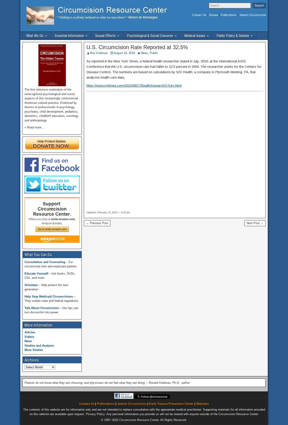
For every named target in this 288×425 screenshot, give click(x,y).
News (144, 53)
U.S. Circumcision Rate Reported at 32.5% (137, 47)
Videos (29, 337)
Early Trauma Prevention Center (171, 404)
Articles (30, 332)
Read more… (35, 127)
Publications (229, 15)
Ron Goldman (99, 53)
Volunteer (32, 285)
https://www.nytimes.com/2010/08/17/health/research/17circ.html (134, 85)
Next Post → (255, 223)
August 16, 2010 (124, 53)
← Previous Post (97, 223)
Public (154, 53)
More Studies (34, 350)
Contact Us (199, 15)
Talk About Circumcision (42, 308)
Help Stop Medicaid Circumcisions (49, 296)
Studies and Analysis (39, 345)
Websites (202, 404)
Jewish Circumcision (252, 15)
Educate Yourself (37, 273)
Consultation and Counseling (45, 262)
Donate (214, 15)
